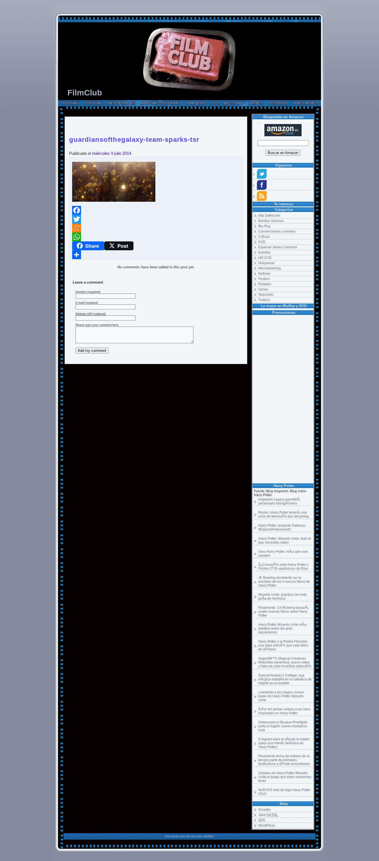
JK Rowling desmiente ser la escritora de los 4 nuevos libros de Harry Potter (284, 581)
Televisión (266, 295)
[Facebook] (156, 210)
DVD (262, 242)
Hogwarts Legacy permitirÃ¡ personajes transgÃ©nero (279, 501)
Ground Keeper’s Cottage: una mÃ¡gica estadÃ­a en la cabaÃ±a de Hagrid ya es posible (285, 679)
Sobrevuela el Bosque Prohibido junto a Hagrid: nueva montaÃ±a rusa (282, 726)
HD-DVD (265, 258)
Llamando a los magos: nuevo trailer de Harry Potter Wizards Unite (281, 696)
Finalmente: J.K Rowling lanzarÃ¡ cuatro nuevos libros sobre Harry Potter (283, 611)
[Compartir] (156, 254)
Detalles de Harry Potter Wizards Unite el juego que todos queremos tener (284, 777)
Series (263, 289)
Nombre (80, 292)
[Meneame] (156, 228)
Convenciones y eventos (276, 231)
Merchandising (269, 268)
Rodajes (264, 284)
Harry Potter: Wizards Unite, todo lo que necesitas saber (284, 540)
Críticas (264, 237)
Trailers (264, 300)
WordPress (266, 825)
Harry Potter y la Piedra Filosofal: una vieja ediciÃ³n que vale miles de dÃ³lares (283, 645)
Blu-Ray (264, 226)
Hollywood (266, 263)
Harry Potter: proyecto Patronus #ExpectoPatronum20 (281, 527)
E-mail (79, 302)
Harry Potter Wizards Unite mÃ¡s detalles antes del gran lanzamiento (282, 628)
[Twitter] (156, 219)
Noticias (264, 274)
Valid (268, 815)
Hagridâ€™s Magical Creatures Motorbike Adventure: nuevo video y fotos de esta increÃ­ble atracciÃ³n (284, 662)
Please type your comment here (96, 325)
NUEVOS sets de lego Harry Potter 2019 (284, 792)
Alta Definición (269, 216)
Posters (264, 279)
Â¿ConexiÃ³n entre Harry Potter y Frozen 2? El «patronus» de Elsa (283, 566)
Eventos (264, 252)
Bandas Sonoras (271, 221)
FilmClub (84, 92)
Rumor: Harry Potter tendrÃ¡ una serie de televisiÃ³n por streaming (283, 514)
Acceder (264, 810)
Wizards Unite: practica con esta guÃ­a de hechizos (282, 596)
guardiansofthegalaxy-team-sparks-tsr (134, 138)
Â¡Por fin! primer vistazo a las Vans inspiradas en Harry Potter (284, 711)
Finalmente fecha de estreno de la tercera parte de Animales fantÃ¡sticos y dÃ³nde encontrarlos (284, 760)
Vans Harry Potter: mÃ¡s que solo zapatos (283, 553)
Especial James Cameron (277, 247)
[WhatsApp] (156, 237)
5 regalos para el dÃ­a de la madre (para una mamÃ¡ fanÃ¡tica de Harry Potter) (284, 743)
